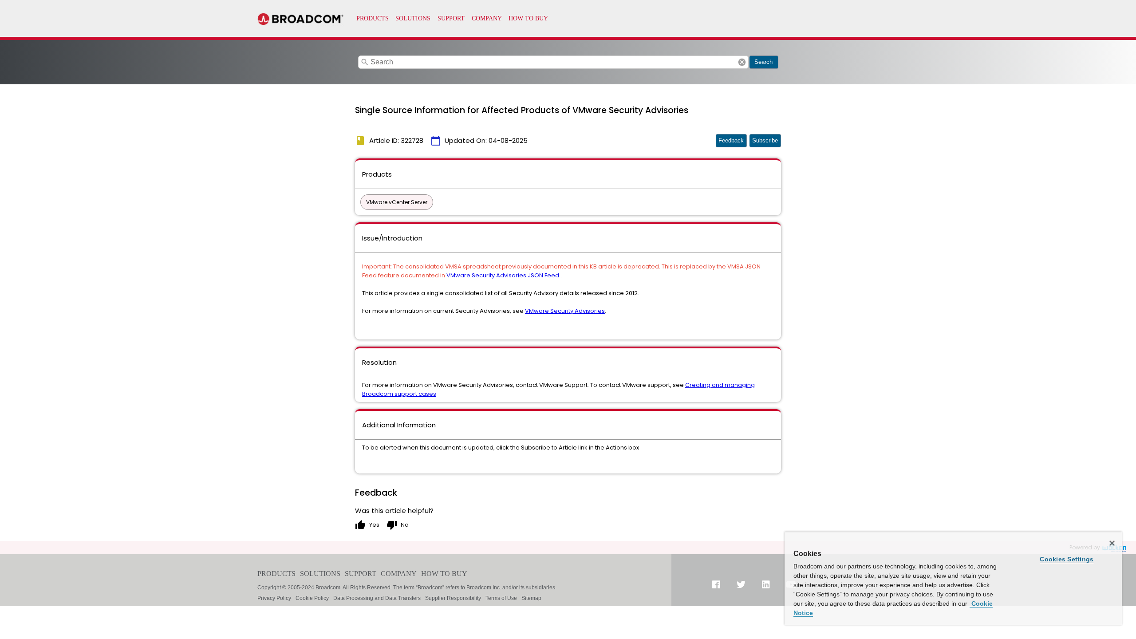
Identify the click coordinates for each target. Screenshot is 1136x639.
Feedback (731, 140)
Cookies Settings (1066, 559)
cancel (742, 62)
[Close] (1112, 543)
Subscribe (765, 140)
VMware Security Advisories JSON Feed (502, 275)
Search (763, 62)
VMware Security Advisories (565, 311)
